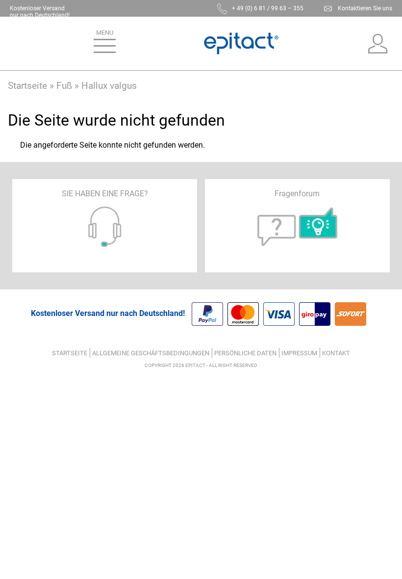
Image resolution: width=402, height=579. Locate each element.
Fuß (64, 85)
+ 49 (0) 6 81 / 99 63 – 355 (267, 8)
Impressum (299, 353)
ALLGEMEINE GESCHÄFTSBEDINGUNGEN (150, 353)
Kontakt (336, 353)
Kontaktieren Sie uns (365, 8)
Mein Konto (378, 43)
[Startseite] (241, 43)
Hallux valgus (109, 85)
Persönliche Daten (245, 353)
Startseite (27, 85)
